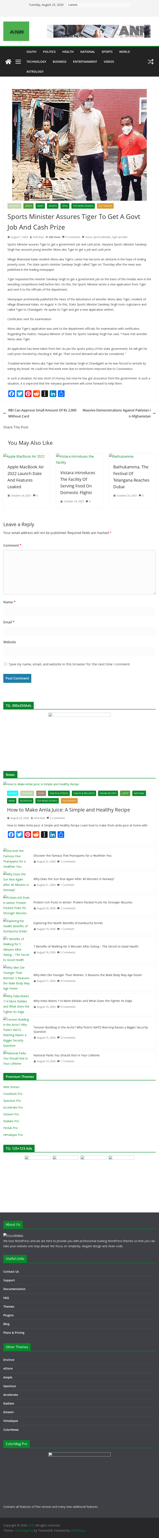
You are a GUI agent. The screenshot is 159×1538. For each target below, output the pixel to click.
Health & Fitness (59, 793)
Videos (109, 62)
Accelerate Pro (13, 1107)
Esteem (8, 1412)
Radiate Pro (11, 1121)
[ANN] (8, 62)
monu (88, 237)
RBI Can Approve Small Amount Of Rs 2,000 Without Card (42, 413)
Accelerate (10, 1395)
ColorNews (11, 1430)
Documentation (14, 1289)
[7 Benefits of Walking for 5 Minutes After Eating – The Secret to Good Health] (16, 949)
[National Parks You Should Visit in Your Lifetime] (16, 1058)
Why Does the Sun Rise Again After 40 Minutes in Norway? (74, 879)
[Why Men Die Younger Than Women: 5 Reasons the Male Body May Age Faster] (16, 978)
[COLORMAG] (13, 1236)
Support (9, 1280)
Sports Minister (102, 237)
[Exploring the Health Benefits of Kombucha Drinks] (16, 926)
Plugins (8, 1315)
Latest (28, 205)
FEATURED (14, 205)
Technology (36, 62)
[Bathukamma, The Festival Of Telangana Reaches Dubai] (121, 456)
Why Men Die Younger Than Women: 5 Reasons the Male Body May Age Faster (88, 975)
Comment (12, 545)
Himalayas (10, 1421)
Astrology (34, 71)
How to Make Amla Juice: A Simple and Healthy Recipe (68, 809)
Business (59, 62)
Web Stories (11, 1087)
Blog (6, 1324)
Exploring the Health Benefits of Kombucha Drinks (68, 923)
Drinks (13, 793)
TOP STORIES (105, 205)
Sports (107, 52)
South (31, 52)
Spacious (9, 1386)
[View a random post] (151, 62)
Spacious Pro (12, 1101)
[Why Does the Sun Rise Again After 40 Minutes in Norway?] (16, 882)
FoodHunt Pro (12, 1094)
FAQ (6, 1298)
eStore (8, 1368)
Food (41, 793)
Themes (8, 1306)
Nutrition (26, 800)
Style (65, 205)
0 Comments (72, 237)
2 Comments (57, 818)
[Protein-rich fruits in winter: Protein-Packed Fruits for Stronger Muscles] (16, 905)
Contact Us (11, 1271)
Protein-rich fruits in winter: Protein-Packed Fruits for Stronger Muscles (83, 902)
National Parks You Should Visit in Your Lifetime (67, 1055)
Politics (49, 52)
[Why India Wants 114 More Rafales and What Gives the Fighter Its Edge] (16, 1003)
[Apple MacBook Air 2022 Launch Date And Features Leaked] (24, 456)
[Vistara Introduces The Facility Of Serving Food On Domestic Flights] (79, 456)
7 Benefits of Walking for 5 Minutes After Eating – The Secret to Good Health (86, 946)
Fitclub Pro (10, 1128)
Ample (7, 1377)
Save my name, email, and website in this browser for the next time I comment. (69, 664)
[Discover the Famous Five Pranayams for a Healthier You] (16, 858)
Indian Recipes (108, 793)
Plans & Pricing (13, 1333)
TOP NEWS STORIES (83, 205)
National (87, 52)
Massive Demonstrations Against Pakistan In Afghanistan (117, 413)
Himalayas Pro (13, 1135)
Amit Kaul (38, 237)
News (40, 205)
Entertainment (85, 62)
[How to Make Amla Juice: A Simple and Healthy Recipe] (79, 784)
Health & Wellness (83, 793)
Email (8, 622)
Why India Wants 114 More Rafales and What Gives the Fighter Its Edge (83, 1001)
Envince (8, 1360)
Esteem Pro (11, 1114)
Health (68, 52)
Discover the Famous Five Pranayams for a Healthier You (73, 855)
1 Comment (67, 885)
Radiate (8, 1403)
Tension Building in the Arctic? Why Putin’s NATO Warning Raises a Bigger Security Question (91, 1029)
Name (9, 602)
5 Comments (67, 952)
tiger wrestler (120, 237)
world (124, 52)
